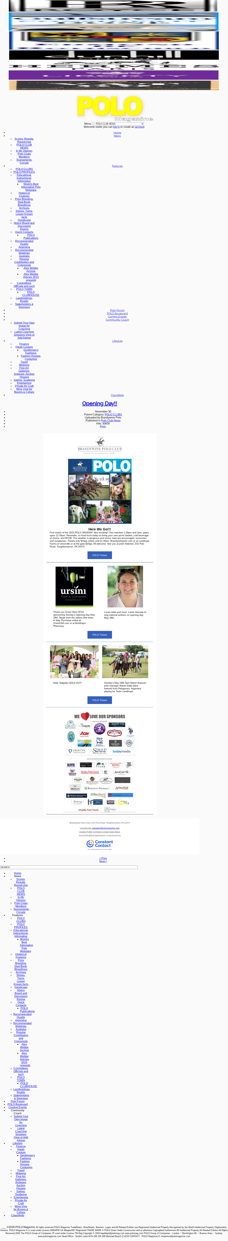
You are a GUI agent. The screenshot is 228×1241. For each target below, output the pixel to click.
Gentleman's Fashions (31, 351)
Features (117, 166)
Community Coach (117, 319)
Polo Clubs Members (24, 155)
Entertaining (24, 383)
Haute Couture (24, 347)
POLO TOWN (24, 289)
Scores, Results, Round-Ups (24, 140)
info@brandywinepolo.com (98, 835)
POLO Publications (31, 236)
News (117, 135)
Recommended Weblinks (24, 252)
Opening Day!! (99, 403)
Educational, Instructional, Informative (24, 178)
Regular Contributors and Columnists (24, 262)
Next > (103, 861)
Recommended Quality (24, 242)
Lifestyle (117, 341)
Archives (24, 208)
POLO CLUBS (24, 169)
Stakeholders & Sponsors (24, 306)
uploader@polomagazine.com (106, 828)
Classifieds (117, 395)
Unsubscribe (100, 828)
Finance (24, 344)
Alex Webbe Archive (31, 270)
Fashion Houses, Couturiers (31, 357)
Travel (24, 362)
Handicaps (24, 220)
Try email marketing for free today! (100, 849)
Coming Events (117, 316)
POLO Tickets (99, 555)
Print (102, 426)
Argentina (24, 247)
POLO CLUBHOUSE (30, 294)
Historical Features (24, 194)
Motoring (24, 365)
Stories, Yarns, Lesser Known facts (24, 214)
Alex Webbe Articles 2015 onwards (31, 277)
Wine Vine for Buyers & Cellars (24, 390)
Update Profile (85, 832)
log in (116, 126)
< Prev (103, 858)
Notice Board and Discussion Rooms (24, 226)
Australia (24, 256)
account (139, 126)
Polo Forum (117, 310)
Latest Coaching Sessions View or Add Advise (24, 334)
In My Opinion (24, 150)
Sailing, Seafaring (24, 380)
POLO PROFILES (24, 172)
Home (117, 132)
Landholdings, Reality (24, 300)
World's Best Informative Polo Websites (31, 187)
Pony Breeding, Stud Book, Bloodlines (24, 202)
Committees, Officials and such (24, 285)
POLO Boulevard (117, 313)
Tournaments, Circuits (24, 161)
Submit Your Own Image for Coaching (24, 325)
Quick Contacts (24, 232)
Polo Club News (111, 420)
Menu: (88, 123)
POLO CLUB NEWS (24, 146)
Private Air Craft (24, 386)
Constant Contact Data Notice (106, 832)
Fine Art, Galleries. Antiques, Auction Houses (24, 372)
